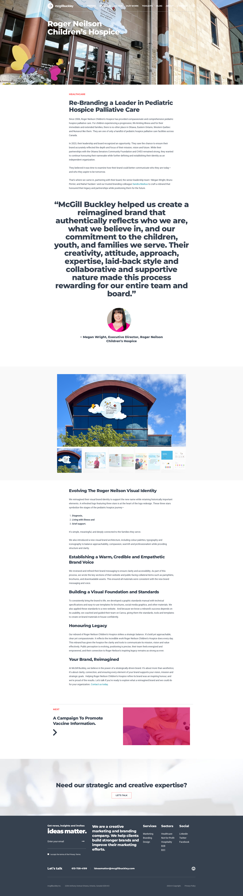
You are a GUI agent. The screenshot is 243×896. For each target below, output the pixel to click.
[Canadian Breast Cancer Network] (86, 732)
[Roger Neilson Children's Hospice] (69, 460)
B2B (163, 846)
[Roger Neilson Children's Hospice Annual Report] (95, 460)
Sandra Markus (140, 184)
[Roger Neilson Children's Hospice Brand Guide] (173, 460)
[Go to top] (193, 868)
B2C (163, 850)
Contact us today (99, 684)
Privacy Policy (190, 886)
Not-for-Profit (167, 838)
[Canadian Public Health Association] (156, 726)
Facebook (184, 842)
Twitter (182, 838)
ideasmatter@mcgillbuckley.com (114, 868)
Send (83, 841)
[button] (89, 410)
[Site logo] (61, 6)
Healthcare (77, 94)
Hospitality (166, 842)
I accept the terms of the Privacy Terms (65, 854)
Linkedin (183, 833)
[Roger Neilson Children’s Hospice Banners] (147, 460)
